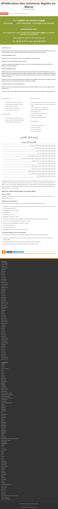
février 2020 (3, 354)
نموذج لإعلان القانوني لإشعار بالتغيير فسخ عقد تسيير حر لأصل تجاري (42, 173)
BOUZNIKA (3, 386)
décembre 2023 (4, 282)
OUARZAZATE (4, 450)
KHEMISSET (3, 422)
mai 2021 (3, 329)
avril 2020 (3, 351)
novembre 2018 (4, 357)
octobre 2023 (4, 285)
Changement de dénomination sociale (39, 117)
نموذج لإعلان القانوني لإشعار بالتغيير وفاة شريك (46, 153)
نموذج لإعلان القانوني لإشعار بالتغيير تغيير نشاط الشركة (44, 148)
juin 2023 (3, 292)
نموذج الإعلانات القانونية (6, 498)
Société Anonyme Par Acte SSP (12, 110)
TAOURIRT (3, 472)
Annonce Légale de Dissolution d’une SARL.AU (15, 120)
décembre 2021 (4, 320)
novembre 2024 (4, 264)
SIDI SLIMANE (4, 463)
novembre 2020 (4, 339)
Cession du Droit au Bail (36, 127)
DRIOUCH (3, 407)
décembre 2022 (4, 302)
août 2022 (3, 308)
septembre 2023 (4, 287)
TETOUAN (3, 477)
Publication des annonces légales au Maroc (28, 5)
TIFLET (2, 480)
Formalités (3, 415)
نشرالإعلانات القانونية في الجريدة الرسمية (9, 495)
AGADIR (3, 365)
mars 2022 (3, 315)
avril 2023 (3, 295)
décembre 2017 (4, 359)
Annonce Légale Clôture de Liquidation (13, 122)
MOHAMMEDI (4, 441)
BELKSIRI (3, 376)
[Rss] (29, 505)
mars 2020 (3, 352)
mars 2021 (3, 333)
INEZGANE (3, 417)
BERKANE (3, 383)
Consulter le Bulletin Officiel (6, 402)
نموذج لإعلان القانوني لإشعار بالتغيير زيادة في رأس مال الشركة (43, 165)
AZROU (2, 375)
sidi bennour (3, 461)
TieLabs (36, 503)
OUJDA (2, 451)
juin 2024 (3, 272)
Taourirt (3, 471)
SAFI (2, 454)
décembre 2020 (4, 338)
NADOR (2, 445)
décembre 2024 (4, 263)
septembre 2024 (4, 268)
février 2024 (3, 279)
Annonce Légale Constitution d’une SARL (14, 102)
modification (3, 437)
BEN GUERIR (3, 378)
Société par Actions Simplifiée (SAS (13, 108)
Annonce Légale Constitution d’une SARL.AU (14, 104)
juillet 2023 (3, 290)
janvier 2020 (3, 355)
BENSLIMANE (4, 381)
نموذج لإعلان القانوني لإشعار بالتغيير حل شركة (46, 163)
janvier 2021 (3, 336)
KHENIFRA (3, 424)
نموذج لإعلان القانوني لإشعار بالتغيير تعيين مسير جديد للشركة (43, 160)
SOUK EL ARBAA (4, 466)
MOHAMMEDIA (4, 443)
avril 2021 (3, 331)
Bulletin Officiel (4, 388)
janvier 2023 (3, 300)
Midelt (2, 435)
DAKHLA (3, 404)
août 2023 (3, 289)
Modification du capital (6, 440)
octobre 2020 (4, 341)
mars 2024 (3, 277)
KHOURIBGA (3, 425)
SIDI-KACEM (3, 464)
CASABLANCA (4, 391)
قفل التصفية (3, 493)
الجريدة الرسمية (4, 485)
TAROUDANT (4, 474)
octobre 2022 (4, 305)
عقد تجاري (3, 492)
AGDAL (2, 367)
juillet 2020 (3, 346)
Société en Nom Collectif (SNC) (12, 106)
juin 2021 (3, 328)
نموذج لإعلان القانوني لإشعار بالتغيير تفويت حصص (45, 150)
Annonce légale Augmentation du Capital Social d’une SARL (43, 102)
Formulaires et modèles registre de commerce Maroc (19, 13)
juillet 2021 (3, 326)
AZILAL (2, 371)
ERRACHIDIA (3, 409)
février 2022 (3, 316)
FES (2, 412)
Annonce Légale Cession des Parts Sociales (39, 107)
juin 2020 (3, 347)
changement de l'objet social (7, 397)
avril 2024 (3, 276)
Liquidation (3, 430)
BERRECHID (3, 384)
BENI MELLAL (4, 380)
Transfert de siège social (6, 484)
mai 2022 (3, 313)
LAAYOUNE (3, 427)
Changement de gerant (6, 396)
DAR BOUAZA (4, 406)
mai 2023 (3, 294)
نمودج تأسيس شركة (5, 497)
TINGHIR (3, 482)
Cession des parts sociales (6, 393)
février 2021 (3, 334)
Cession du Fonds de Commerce (37, 125)
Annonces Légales (5, 368)
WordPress (27, 503)
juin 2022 (3, 311)
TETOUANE (3, 479)
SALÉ (2, 458)
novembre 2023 (4, 284)
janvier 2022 (3, 318)
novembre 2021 (4, 321)
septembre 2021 (4, 323)
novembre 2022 (4, 303)
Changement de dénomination (7, 394)
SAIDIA (2, 456)
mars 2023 (3, 297)
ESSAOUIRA (3, 411)
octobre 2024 (4, 266)
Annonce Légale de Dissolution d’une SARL (14, 118)
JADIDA (2, 419)
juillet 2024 (3, 271)
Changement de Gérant (36, 111)
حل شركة (3, 490)
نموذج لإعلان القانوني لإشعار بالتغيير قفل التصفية (46, 176)
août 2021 (3, 324)
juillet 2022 (3, 310)
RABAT (2, 453)
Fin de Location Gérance (36, 129)
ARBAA (3, 370)
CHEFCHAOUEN (4, 399)
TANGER (3, 469)
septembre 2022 (4, 307)
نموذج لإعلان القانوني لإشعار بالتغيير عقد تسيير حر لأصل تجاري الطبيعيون (41, 170)
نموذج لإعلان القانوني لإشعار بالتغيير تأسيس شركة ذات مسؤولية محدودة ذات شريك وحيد (38, 158)
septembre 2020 (4, 342)
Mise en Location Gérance (36, 131)
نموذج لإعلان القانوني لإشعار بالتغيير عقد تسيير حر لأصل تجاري (43, 168)
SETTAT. (2, 459)
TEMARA (3, 476)
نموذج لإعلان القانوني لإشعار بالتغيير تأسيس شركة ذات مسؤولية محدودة (41, 155)
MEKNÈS (3, 433)
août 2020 (3, 344)
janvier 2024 (3, 281)
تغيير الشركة (3, 489)
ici (15, 23)
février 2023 (3, 298)
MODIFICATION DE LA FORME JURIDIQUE (9, 438)
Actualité (3, 363)
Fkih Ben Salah (4, 414)
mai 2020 (3, 349)
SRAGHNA (3, 467)
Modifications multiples (36, 115)
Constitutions (4, 401)
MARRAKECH (3, 432)
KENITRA (3, 420)
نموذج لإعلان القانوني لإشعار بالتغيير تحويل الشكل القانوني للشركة (42, 145)
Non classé (3, 448)
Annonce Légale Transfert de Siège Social (39, 113)
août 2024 (3, 269)
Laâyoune (3, 428)
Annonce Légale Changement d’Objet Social (40, 109)
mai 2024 (3, 274)
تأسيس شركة (4, 487)
